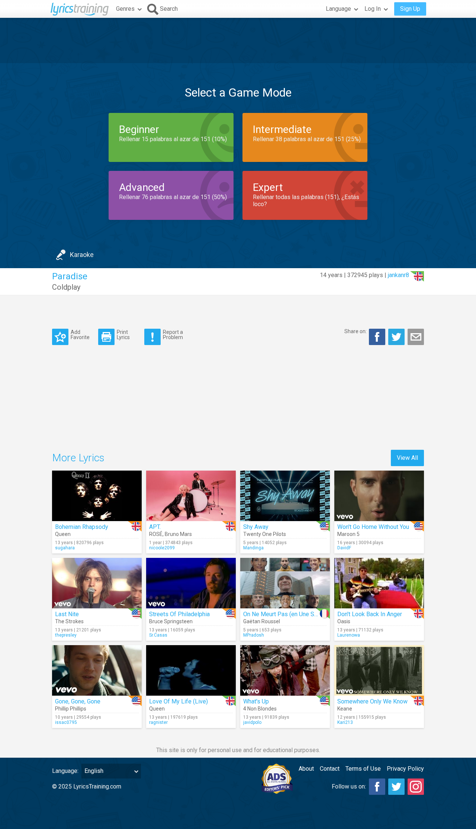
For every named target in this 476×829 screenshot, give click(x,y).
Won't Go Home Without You (373, 526)
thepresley (66, 635)
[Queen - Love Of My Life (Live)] (191, 670)
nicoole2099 (162, 547)
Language (338, 8)
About (306, 768)
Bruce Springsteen (171, 621)
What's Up (256, 701)
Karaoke (82, 255)
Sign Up (410, 8)
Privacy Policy (405, 768)
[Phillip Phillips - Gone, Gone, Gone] (97, 670)
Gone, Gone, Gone (77, 701)
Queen (63, 534)
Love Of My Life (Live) (178, 701)
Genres (125, 8)
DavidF (344, 547)
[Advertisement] (238, 40)
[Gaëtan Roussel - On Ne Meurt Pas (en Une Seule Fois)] (285, 583)
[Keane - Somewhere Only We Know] (379, 670)
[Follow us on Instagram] (416, 786)
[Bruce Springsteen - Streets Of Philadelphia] (191, 583)
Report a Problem (173, 334)
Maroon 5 (348, 534)
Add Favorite (80, 334)
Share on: (355, 331)
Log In (372, 8)
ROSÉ (156, 534)
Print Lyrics (123, 334)
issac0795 (66, 722)
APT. (155, 526)
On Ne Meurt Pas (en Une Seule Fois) (291, 614)
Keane (344, 709)
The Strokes (69, 621)
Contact (330, 768)
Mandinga (253, 547)
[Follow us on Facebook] (377, 786)
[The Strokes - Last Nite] (97, 583)
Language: (65, 770)
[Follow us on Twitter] (396, 786)
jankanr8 (398, 275)
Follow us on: (349, 786)
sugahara (65, 547)
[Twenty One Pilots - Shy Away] (285, 496)
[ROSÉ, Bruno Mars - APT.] (191, 496)
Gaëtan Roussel (261, 621)
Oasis (343, 621)
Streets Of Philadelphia (179, 614)
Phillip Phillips (70, 709)
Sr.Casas (158, 635)
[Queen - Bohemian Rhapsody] (97, 496)
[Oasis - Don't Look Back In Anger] (379, 583)
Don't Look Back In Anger (369, 614)
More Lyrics (78, 458)
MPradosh (253, 635)
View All (407, 457)
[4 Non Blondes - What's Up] (285, 670)
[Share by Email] (416, 337)
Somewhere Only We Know (372, 701)
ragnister (158, 722)
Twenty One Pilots (264, 534)
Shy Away (255, 526)
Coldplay (66, 287)
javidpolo (252, 722)
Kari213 (345, 722)
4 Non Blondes (260, 709)
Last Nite (67, 614)
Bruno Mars (178, 534)
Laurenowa (348, 635)
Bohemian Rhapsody (81, 526)
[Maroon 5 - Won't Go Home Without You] (379, 496)
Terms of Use (363, 768)
